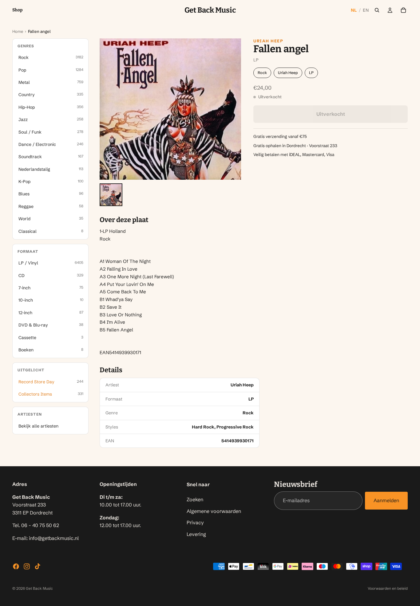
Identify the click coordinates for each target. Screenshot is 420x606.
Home (17, 31)
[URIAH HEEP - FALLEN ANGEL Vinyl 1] (111, 194)
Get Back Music (39, 588)
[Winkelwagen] (403, 10)
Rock (262, 72)
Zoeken (195, 499)
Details (111, 370)
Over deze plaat (124, 220)
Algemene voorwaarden (214, 511)
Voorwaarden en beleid (388, 588)
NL (354, 10)
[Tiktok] (37, 566)
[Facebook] (16, 566)
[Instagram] (26, 566)
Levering (196, 534)
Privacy (195, 523)
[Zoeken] (377, 10)
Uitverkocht (330, 114)
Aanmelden (386, 501)
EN (366, 10)
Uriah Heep (268, 40)
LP (311, 72)
